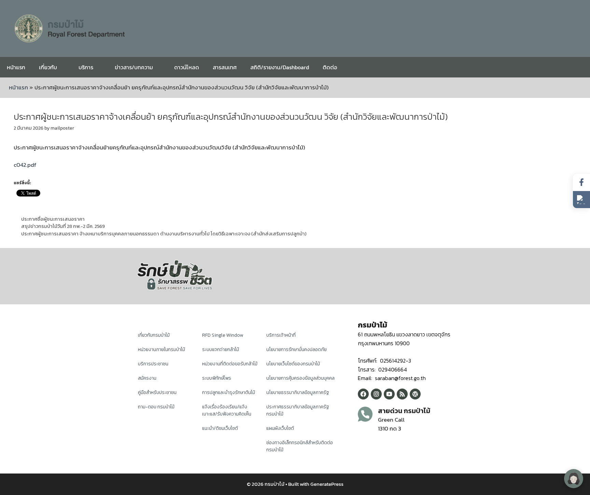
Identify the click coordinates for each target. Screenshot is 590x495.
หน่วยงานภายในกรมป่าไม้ (161, 349)
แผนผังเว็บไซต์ (280, 428)
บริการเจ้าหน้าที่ (281, 335)
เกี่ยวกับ (48, 67)
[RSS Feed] (402, 394)
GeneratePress (326, 484)
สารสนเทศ (225, 67)
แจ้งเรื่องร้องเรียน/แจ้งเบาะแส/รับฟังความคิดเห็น (226, 410)
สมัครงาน (147, 378)
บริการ (86, 67)
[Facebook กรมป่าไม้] (363, 394)
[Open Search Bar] (579, 67)
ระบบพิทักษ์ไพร (216, 378)
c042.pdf (25, 164)
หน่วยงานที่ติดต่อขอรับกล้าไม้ (229, 363)
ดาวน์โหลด (186, 67)
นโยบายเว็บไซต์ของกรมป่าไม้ (293, 363)
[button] (581, 199)
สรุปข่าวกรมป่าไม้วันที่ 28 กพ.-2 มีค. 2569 (63, 226)
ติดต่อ (330, 67)
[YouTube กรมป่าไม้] (389, 394)
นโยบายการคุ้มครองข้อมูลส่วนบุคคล (300, 378)
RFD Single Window (222, 335)
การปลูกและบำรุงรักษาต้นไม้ (228, 392)
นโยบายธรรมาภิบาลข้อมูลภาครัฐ (297, 392)
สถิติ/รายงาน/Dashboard (279, 67)
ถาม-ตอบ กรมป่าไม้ (156, 406)
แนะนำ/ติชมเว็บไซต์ (220, 428)
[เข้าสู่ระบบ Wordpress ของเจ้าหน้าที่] (415, 394)
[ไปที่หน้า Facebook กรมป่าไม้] (581, 182)
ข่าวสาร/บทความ (134, 67)
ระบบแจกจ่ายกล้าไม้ (220, 349)
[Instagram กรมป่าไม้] (376, 394)
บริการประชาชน (153, 363)
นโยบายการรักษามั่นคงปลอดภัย (296, 349)
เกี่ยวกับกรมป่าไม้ (154, 335)
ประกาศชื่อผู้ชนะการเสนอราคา (53, 219)
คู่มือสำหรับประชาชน (157, 392)
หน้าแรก (16, 67)
